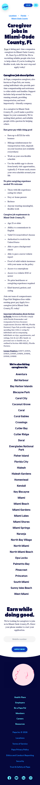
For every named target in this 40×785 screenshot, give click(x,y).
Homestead (21, 480)
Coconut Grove (21, 404)
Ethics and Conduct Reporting (20, 755)
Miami (21, 498)
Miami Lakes (21, 516)
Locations (13, 15)
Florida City (21, 461)
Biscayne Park (21, 392)
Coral (21, 410)
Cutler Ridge (21, 434)
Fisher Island (21, 455)
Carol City (21, 398)
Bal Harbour (21, 380)
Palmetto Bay (21, 564)
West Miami (21, 594)
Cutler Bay (21, 428)
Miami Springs (21, 528)
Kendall (21, 486)
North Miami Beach (21, 552)
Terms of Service (20, 743)
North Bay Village (21, 540)
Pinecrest (21, 570)
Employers (20, 702)
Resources (20, 724)
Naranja (21, 534)
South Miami (21, 582)
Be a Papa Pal (20, 708)
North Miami (21, 546)
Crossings (21, 422)
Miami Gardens (21, 510)
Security (20, 761)
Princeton (21, 576)
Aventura (21, 374)
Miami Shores (21, 522)
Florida (23, 15)
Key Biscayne (21, 492)
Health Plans (20, 697)
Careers (20, 718)
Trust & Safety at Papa (20, 767)
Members (20, 713)
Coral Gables (21, 416)
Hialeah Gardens (21, 474)
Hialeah (21, 468)
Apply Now (19, 649)
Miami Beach (21, 504)
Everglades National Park (21, 447)
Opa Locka (21, 558)
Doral (21, 440)
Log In (28, 5)
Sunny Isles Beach (21, 588)
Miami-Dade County (19, 18)
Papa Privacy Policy (20, 749)
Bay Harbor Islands (21, 386)
